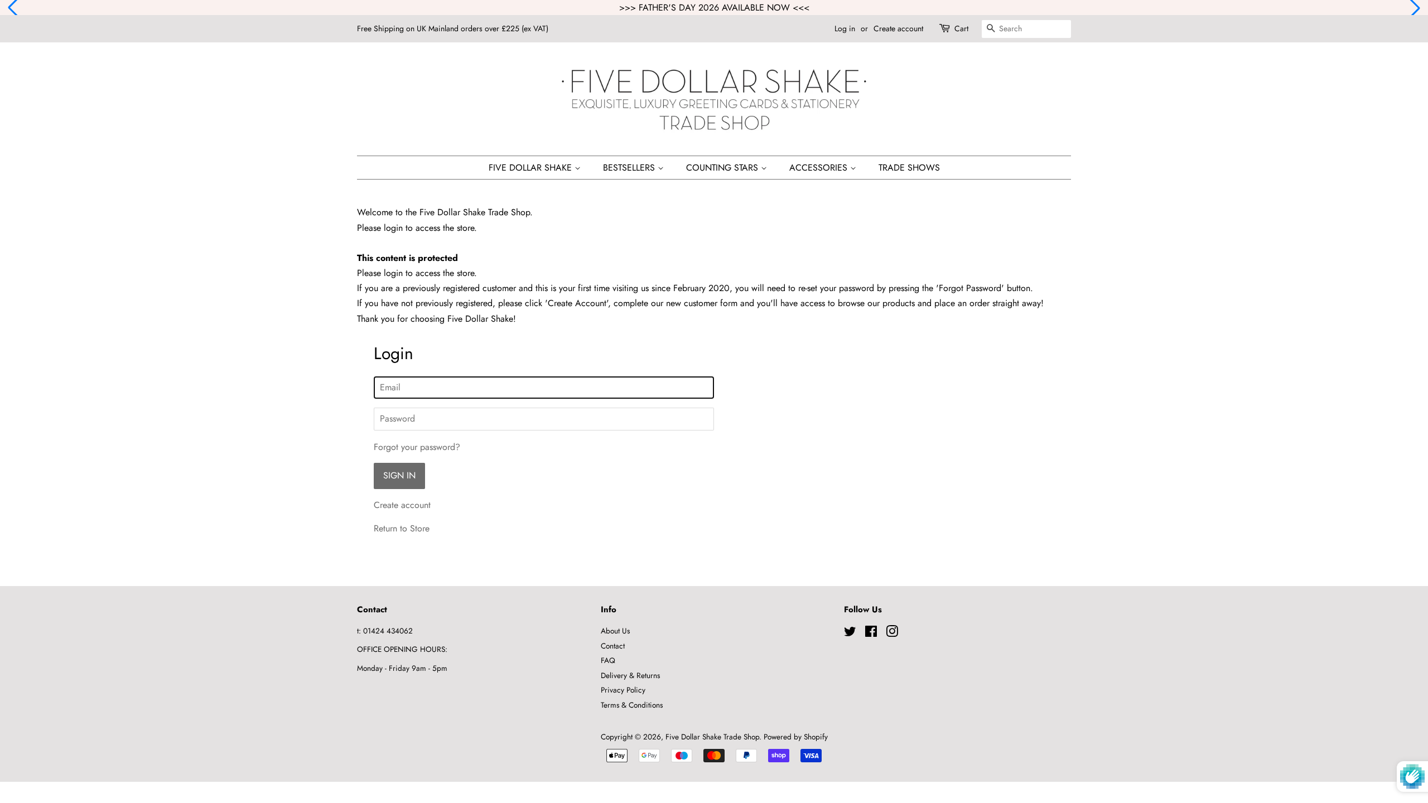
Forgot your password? (417, 447)
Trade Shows (909, 167)
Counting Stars (723, 167)
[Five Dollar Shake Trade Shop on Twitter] (850, 633)
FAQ (608, 660)
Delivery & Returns (630, 675)
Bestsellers (630, 167)
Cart (961, 28)
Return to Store (402, 528)
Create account (898, 28)
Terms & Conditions (632, 704)
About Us (615, 630)
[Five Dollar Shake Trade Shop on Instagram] (892, 633)
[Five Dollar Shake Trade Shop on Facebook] (871, 633)
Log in (844, 28)
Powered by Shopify (796, 736)
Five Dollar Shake (532, 167)
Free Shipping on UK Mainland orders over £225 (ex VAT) (452, 28)
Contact (613, 645)
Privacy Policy (623, 689)
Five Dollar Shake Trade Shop (712, 736)
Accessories (819, 167)
